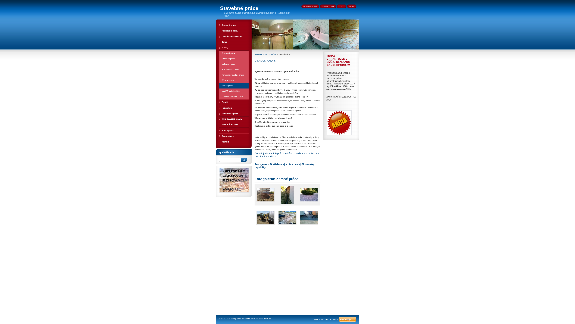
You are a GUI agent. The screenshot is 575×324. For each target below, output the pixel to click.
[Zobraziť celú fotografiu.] (265, 195)
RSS (342, 6)
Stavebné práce (261, 54)
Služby (273, 54)
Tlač (352, 6)
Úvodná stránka (311, 6)
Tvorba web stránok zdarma (326, 319)
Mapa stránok (329, 6)
